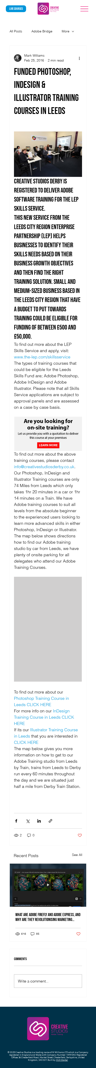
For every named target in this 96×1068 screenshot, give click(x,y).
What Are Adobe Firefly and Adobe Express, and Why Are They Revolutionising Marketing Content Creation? (47, 917)
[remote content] (48, 630)
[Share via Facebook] (16, 821)
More (65, 31)
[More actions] (79, 58)
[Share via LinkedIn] (39, 821)
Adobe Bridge (41, 31)
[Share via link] (50, 821)
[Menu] (84, 9)
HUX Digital (62, 1060)
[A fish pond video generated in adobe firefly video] (48, 885)
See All (77, 855)
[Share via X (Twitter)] (27, 821)
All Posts (16, 31)
